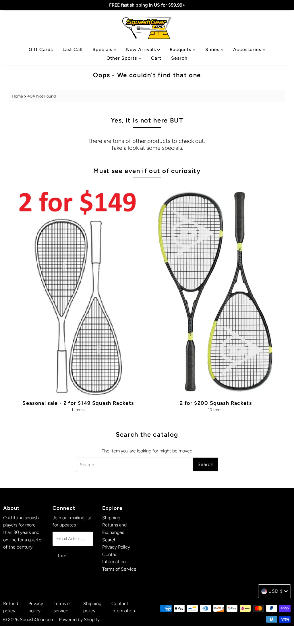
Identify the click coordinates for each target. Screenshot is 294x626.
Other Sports (122, 58)
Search (179, 58)
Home (17, 96)
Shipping (111, 517)
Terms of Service (119, 569)
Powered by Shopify (79, 619)
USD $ (275, 591)
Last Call (73, 49)
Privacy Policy (116, 547)
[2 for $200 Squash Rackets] (215, 289)
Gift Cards (41, 49)
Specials (103, 49)
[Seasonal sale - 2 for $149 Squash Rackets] (78, 289)
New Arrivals (141, 49)
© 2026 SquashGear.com (28, 619)
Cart (156, 58)
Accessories (248, 49)
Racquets (181, 49)
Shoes (213, 49)
